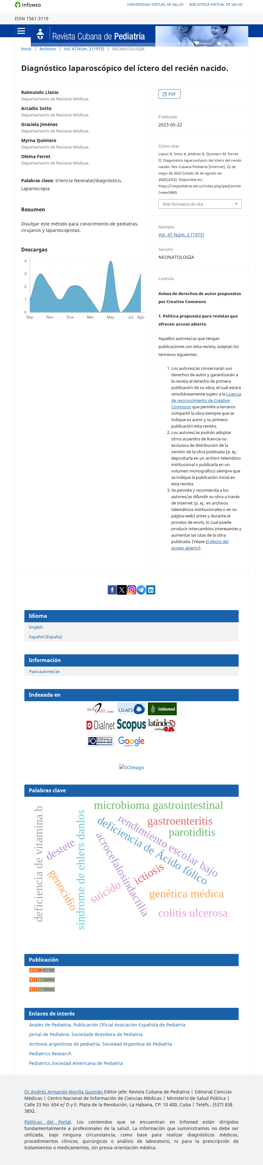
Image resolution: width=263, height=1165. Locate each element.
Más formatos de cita (183, 204)
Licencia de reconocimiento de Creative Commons (206, 400)
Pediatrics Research (50, 1053)
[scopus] (131, 730)
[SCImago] (131, 767)
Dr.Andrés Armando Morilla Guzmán (64, 1092)
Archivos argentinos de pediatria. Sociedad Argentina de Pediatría (100, 1044)
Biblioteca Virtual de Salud (215, 4)
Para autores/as (44, 671)
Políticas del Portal (47, 1122)
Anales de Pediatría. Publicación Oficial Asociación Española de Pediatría (107, 1025)
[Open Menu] (21, 30)
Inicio (26, 49)
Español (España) (45, 637)
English (36, 627)
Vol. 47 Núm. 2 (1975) (84, 49)
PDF (171, 94)
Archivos (47, 49)
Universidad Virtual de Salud (155, 4)
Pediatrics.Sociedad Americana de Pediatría (76, 1063)
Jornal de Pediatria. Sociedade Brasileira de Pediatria (86, 1034)
